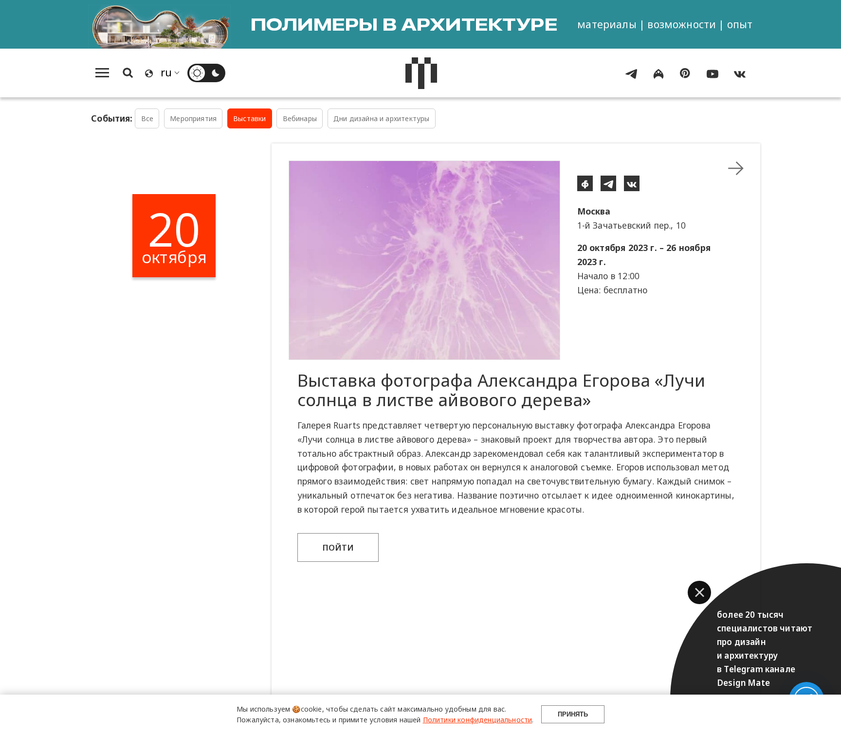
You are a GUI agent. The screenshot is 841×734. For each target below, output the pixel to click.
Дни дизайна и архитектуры (381, 118)
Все (147, 118)
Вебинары (300, 118)
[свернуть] (736, 168)
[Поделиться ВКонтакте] (632, 183)
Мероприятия (193, 118)
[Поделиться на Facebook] (585, 183)
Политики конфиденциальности (477, 719)
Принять (573, 714)
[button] (699, 592)
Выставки (249, 118)
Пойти (338, 547)
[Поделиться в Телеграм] (608, 183)
